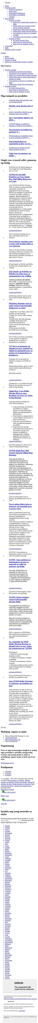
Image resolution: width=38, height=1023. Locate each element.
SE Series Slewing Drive (21, 40)
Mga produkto (9, 19)
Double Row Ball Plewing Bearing (24, 29)
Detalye (19, 230)
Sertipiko (12, 17)
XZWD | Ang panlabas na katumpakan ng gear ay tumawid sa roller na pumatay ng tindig (20, 563)
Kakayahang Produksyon (17, 13)
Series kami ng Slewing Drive (22, 42)
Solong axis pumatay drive (22, 786)
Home (7, 6)
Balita (7, 48)
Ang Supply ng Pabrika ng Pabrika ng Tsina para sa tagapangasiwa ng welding (20, 273)
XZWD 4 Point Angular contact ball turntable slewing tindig (19, 599)
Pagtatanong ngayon (7, 763)
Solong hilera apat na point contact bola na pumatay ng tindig (24, 27)
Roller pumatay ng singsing (21, 784)
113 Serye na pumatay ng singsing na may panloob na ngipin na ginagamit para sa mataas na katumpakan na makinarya (21, 350)
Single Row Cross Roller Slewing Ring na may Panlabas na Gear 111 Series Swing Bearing (21, 394)
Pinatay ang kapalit (21, 782)
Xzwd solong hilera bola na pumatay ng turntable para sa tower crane (20, 506)
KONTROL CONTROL (17, 15)
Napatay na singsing (7, 782)
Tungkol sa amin (10, 8)
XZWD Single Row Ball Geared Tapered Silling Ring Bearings (21, 453)
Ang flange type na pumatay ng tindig (25, 37)
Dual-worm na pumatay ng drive (23, 44)
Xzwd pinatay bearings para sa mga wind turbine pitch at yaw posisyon (21, 243)
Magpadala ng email (7, 789)
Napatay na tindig (14, 20)
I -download (9, 46)
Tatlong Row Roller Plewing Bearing (25, 31)
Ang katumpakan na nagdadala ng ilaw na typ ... (20, 142)
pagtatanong (13, 230)
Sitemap (27, 780)
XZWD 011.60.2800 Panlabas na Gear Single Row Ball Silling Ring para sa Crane (20, 178)
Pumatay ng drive (14, 39)
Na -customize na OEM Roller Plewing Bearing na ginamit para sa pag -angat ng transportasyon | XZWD (20, 645)
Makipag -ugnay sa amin (13, 49)
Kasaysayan (13, 11)
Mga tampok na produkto (16, 780)
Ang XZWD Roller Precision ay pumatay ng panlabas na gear (21, 683)
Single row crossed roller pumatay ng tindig (19, 62)
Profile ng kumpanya (15, 9)
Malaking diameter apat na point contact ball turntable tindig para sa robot (20, 305)
